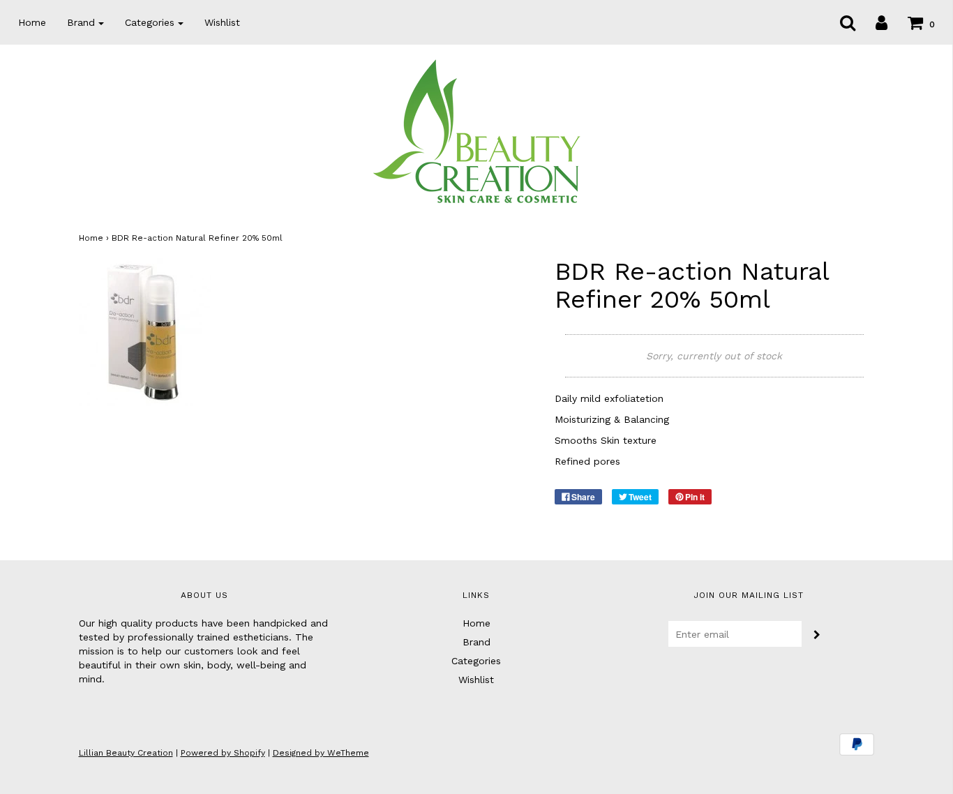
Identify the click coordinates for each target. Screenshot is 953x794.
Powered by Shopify (223, 753)
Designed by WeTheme (321, 753)
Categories (476, 660)
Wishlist (222, 22)
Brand (476, 641)
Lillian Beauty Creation (126, 753)
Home (32, 22)
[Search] (839, 22)
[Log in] (872, 22)
